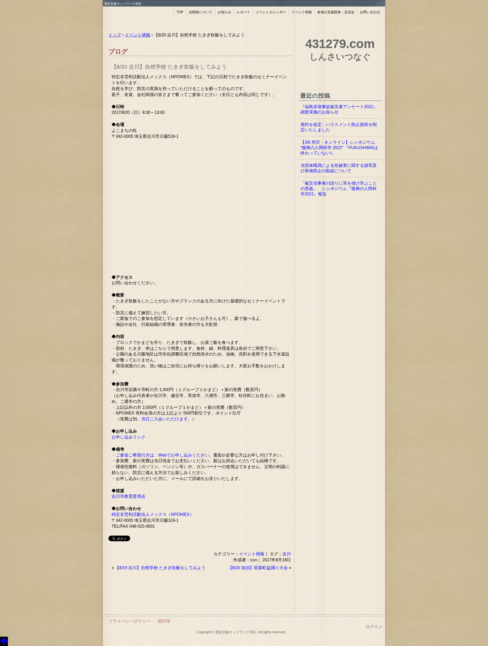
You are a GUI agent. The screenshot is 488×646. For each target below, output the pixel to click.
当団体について (200, 12)
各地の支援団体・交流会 (335, 12)
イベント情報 (301, 12)
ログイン (373, 627)
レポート (243, 12)
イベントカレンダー (271, 12)
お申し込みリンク (128, 437)
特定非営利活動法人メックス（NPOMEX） (153, 514)
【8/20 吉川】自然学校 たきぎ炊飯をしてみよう (169, 67)
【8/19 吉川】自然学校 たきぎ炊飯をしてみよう (160, 568)
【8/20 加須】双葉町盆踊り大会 (258, 568)
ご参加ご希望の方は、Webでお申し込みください (162, 455)
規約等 (164, 621)
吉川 (286, 553)
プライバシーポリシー (129, 621)
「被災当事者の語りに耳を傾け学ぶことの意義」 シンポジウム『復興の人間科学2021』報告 (338, 188)
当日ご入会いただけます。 (166, 419)
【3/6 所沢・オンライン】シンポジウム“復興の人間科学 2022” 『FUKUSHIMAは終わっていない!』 (339, 147)
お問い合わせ (370, 12)
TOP (180, 12)
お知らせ (224, 12)
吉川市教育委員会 (128, 496)
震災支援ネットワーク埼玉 (138, 16)
